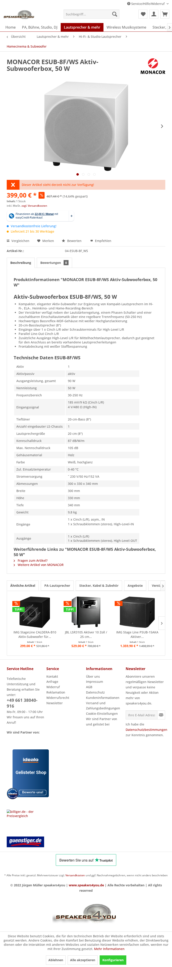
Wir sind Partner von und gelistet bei (101, 721)
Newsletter (54, 703)
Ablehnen (55, 960)
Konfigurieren (113, 960)
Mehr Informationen (109, 949)
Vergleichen (20, 241)
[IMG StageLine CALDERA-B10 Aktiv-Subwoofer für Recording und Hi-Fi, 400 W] (35, 612)
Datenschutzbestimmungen (146, 729)
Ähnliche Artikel (22, 585)
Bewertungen (53, 263)
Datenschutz (95, 692)
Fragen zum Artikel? (32, 560)
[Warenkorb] (164, 14)
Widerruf (53, 687)
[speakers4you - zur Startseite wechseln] (19, 15)
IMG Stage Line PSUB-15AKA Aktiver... (137, 634)
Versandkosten (75, 875)
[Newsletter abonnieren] (161, 715)
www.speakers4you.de (86, 885)
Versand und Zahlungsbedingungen (103, 706)
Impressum (94, 681)
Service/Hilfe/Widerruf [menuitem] (148, 4)
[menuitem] (92, 14)
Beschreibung (20, 263)
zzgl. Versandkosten (34, 206)
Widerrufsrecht (57, 698)
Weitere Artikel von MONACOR (40, 565)
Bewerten (74, 241)
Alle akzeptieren (82, 960)
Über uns (93, 676)
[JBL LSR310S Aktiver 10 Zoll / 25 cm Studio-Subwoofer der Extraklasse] (86, 612)
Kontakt (52, 676)
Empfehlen (102, 241)
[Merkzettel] (142, 14)
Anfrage (52, 681)
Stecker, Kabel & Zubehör (98, 585)
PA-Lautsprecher (57, 585)
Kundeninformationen (102, 698)
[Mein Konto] (153, 14)
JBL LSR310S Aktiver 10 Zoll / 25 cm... (86, 634)
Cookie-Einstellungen (102, 713)
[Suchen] (114, 14)
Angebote (135, 585)
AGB (89, 687)
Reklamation (55, 692)
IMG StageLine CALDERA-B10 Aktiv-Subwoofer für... (34, 634)
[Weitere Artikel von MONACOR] (153, 66)
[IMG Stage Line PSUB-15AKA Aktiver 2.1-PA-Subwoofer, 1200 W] (137, 612)
